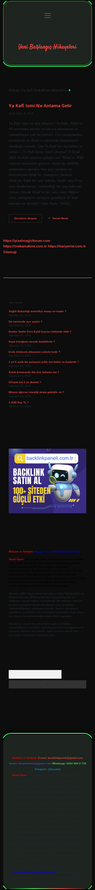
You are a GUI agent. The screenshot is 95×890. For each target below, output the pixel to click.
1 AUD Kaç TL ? (19, 402)
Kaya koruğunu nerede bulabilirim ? (32, 341)
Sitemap (10, 252)
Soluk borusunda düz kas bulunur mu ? (34, 372)
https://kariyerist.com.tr (67, 246)
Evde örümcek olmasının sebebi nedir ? (34, 351)
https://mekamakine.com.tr (25, 246)
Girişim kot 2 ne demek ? (25, 382)
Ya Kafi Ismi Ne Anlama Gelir (40, 105)
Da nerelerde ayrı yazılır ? (25, 321)
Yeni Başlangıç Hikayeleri (47, 47)
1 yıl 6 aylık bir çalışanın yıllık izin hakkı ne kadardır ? (44, 361)
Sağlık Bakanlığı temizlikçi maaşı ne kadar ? (37, 311)
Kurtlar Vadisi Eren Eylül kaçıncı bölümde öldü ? (40, 331)
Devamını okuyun (28, 220)
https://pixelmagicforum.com (26, 241)
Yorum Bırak (60, 218)
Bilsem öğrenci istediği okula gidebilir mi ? (36, 392)
